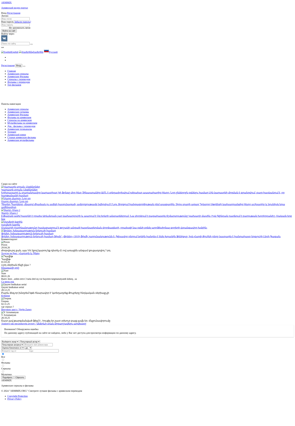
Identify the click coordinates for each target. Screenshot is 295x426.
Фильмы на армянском (19, 117)
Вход (18, 65)
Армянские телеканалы (19, 129)
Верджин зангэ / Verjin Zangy (16, 309)
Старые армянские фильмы (21, 137)
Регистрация (13, 13)
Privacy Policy (14, 399)
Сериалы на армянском (19, 120)
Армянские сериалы (18, 73)
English (14, 52)
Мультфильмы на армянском (22, 123)
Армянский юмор (16, 134)
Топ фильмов (14, 85)
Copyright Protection (17, 396)
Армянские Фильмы (18, 76)
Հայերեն (37, 52)
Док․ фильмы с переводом (21, 126)
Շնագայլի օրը (10, 268)
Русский (53, 52)
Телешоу (11, 132)
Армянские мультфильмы (20, 140)
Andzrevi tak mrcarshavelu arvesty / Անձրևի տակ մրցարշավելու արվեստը (43, 323)
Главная (11, 71)
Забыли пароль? (22, 21)
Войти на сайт (9, 31)
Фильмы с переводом (18, 82)
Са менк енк (7, 281)
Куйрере (5, 295)
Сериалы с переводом (18, 79)
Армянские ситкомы (18, 112)
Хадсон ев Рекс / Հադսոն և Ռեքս (20, 253)
